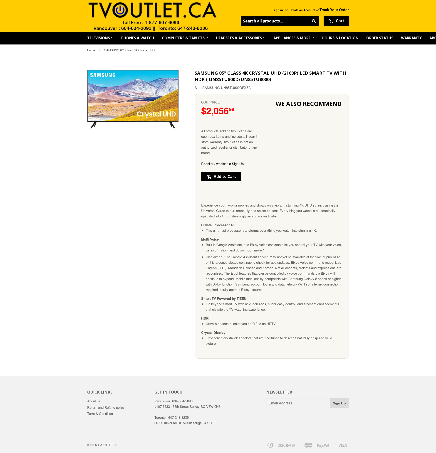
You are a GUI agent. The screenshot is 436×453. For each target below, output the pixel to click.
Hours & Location (340, 37)
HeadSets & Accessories (239, 37)
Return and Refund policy (106, 407)
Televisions (99, 37)
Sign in (278, 10)
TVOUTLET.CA (108, 445)
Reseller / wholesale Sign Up (222, 163)
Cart (339, 20)
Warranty (411, 37)
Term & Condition (100, 413)
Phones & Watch (137, 37)
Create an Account (302, 10)
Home (91, 50)
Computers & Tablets (184, 37)
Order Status (379, 37)
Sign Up (339, 403)
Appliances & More (292, 37)
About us (93, 401)
